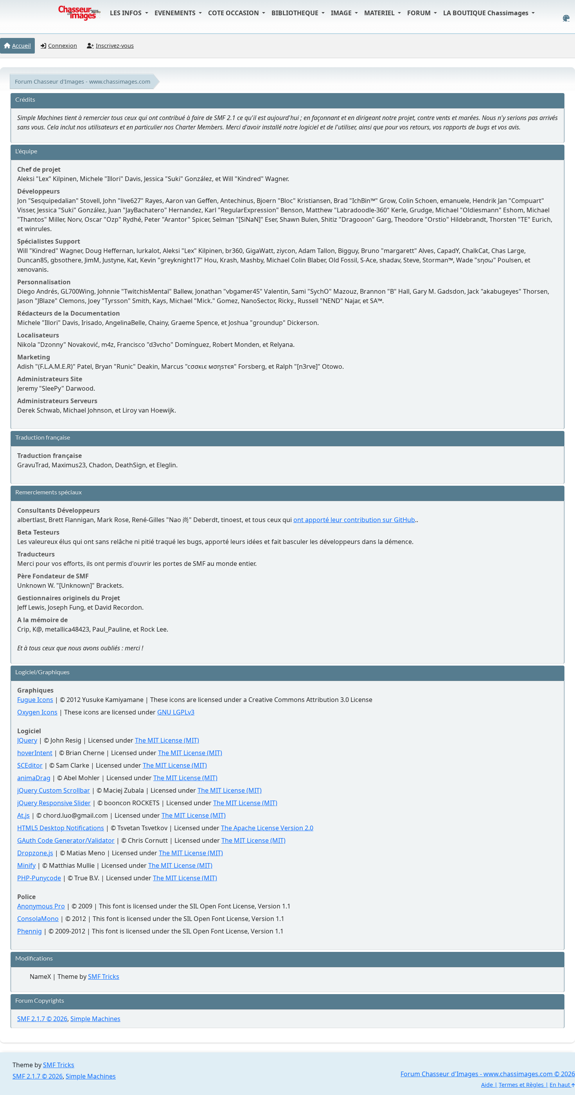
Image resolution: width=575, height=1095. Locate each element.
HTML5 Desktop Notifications (60, 828)
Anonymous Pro (41, 906)
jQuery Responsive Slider (54, 803)
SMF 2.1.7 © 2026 (42, 1018)
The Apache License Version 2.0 (267, 828)
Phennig (29, 931)
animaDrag (33, 778)
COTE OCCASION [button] (234, 13)
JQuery (27, 740)
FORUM (419, 13)
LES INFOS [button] (126, 13)
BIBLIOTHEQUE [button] (295, 13)
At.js (23, 815)
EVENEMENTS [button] (176, 13)
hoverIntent (34, 753)
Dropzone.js (35, 853)
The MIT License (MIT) (167, 740)
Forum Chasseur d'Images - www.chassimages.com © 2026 (488, 1074)
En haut (560, 1084)
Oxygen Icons (37, 712)
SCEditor (30, 765)
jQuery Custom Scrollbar (53, 790)
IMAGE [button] (342, 13)
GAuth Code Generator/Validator (66, 840)
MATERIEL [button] (380, 13)
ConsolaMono (38, 918)
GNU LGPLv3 (175, 712)
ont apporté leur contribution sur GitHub (354, 519)
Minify (26, 865)
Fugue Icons (35, 699)
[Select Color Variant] (566, 18)
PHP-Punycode (39, 878)
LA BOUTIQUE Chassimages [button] (486, 13)
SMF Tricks (103, 976)
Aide (487, 1084)
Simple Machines (95, 1018)
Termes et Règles (521, 1084)
